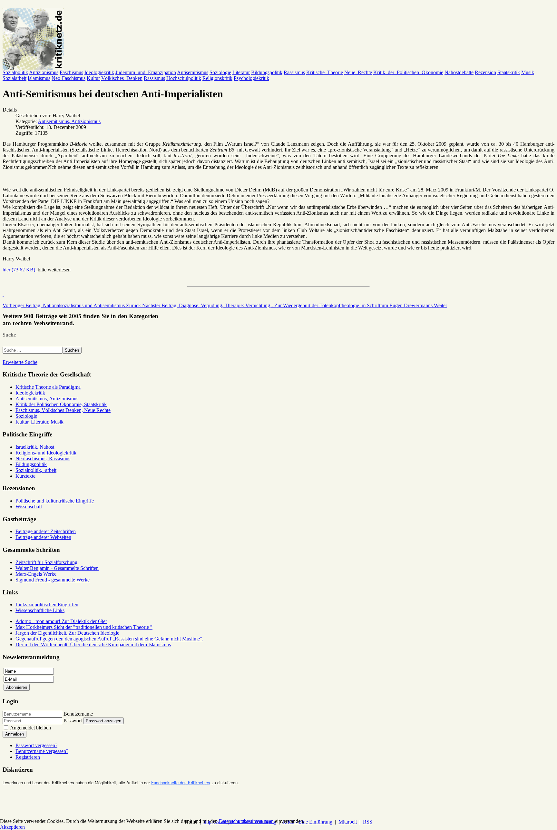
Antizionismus (43, 72)
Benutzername (78, 714)
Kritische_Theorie (324, 72)
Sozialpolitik (15, 72)
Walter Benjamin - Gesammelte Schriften (57, 568)
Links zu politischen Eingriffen (46, 604)
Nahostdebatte (459, 72)
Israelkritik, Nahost (34, 447)
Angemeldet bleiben (30, 727)
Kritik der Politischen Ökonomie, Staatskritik (61, 404)
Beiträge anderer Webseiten (43, 537)
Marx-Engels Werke (35, 574)
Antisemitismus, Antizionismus (69, 121)
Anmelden (14, 734)
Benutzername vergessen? (41, 751)
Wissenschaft (28, 506)
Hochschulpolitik (183, 78)
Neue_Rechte (358, 72)
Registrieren (27, 757)
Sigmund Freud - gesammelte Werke (52, 579)
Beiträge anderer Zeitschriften (45, 531)
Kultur (93, 78)
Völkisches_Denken (121, 78)
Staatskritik (508, 72)
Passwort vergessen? (36, 745)
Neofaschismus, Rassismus (42, 458)
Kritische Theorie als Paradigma (48, 387)
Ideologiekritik (99, 72)
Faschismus (71, 72)
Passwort (73, 720)
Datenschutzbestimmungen (246, 821)
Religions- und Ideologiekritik (45, 452)
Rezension (485, 72)
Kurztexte (25, 476)
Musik (527, 72)
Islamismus (39, 78)
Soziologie (220, 72)
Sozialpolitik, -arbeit (35, 470)
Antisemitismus (192, 72)
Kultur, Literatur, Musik (39, 422)
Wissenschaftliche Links (39, 610)
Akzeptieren (12, 827)
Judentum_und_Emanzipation (145, 72)
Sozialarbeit (14, 78)
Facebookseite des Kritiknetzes (180, 782)
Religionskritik (217, 78)
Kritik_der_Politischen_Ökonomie (408, 72)
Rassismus (294, 72)
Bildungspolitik (266, 72)
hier (19, 269)
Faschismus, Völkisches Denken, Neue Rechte (63, 410)
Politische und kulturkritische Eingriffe (54, 500)
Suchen (72, 350)
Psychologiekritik (251, 78)
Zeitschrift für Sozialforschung (46, 562)
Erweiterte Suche (20, 362)
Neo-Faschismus (68, 78)
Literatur (241, 72)
